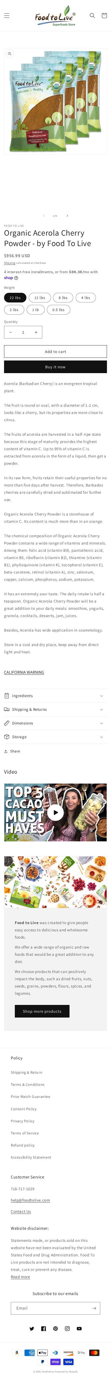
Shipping (9, 263)
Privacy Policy (22, 1121)
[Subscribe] (94, 1308)
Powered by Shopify (66, 1371)
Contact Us (21, 1211)
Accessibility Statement (31, 1157)
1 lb (35, 309)
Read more (20, 1276)
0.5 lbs (59, 309)
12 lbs (39, 297)
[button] (7, 15)
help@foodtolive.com (30, 1200)
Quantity (11, 321)
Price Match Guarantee (30, 1096)
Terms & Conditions (28, 1084)
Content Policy (23, 1108)
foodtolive (48, 1371)
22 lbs (15, 297)
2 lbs (14, 309)
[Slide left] (44, 216)
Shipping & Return (26, 1072)
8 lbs (63, 297)
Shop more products (42, 1011)
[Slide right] (67, 216)
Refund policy (23, 1145)
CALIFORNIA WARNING (24, 672)
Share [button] (15, 751)
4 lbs (85, 297)
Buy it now (55, 366)
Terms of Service (25, 1133)
